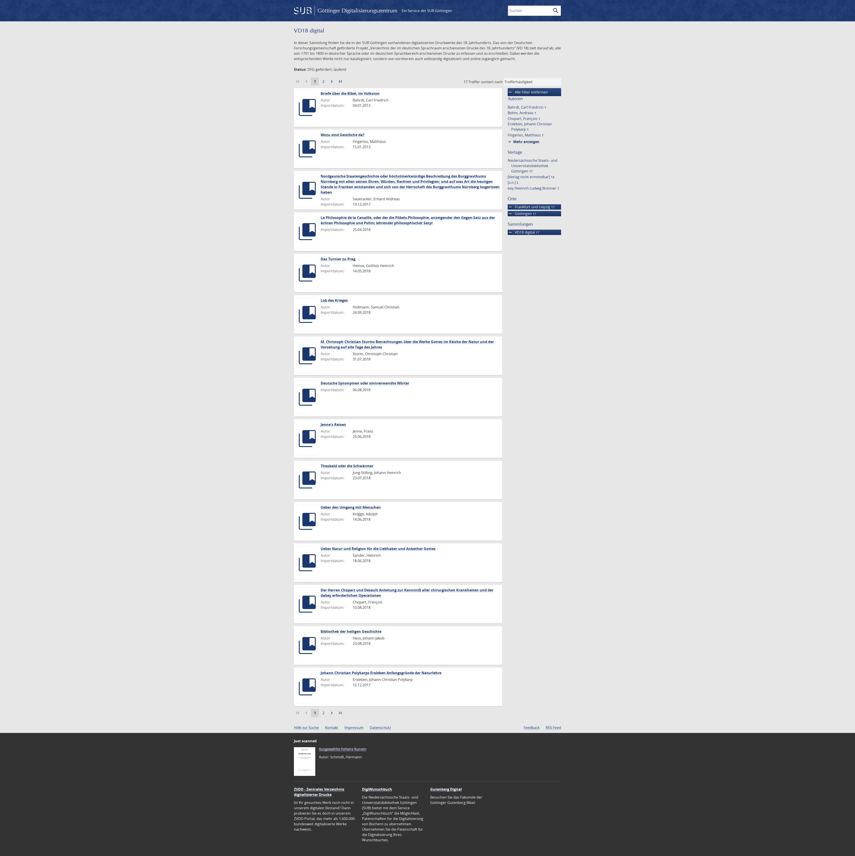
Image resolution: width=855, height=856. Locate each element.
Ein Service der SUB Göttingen (427, 10)
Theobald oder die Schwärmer (347, 465)
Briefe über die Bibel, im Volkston (350, 93)
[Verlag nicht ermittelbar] (531, 176)
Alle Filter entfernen (528, 92)
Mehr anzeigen (523, 141)
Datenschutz (380, 727)
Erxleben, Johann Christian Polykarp (530, 126)
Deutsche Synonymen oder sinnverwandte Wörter (365, 383)
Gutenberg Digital (446, 789)
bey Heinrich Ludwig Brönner (533, 188)
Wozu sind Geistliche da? (342, 134)
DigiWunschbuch (377, 789)
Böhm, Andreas (522, 112)
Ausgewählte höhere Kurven (342, 749)
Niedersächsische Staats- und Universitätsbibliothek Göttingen (532, 166)
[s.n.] (513, 182)
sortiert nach (492, 81)
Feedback (531, 727)
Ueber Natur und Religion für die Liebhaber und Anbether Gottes (378, 548)
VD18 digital (523, 232)
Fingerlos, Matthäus (526, 135)
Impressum (354, 727)
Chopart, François (524, 118)
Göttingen (522, 213)
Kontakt (331, 727)
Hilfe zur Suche (306, 727)
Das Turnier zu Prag (338, 259)
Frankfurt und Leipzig (531, 207)
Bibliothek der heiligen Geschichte (351, 631)
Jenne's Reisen (333, 424)
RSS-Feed (553, 727)
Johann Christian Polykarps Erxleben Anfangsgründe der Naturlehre (381, 672)
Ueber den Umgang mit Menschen (351, 507)
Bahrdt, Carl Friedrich (527, 107)
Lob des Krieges (334, 300)
